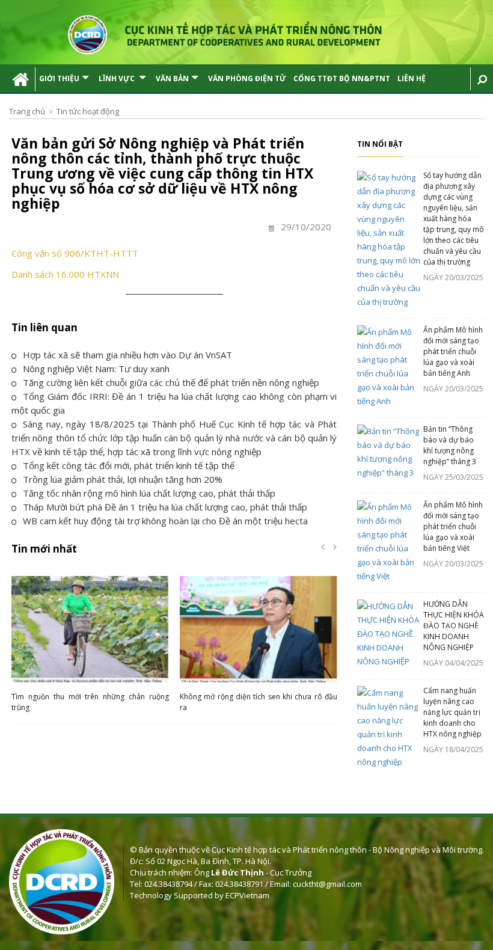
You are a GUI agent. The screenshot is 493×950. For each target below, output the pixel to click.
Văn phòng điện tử (247, 78)
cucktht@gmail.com (327, 883)
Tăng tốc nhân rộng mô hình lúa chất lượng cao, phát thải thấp (149, 493)
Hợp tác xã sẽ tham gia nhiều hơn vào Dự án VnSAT (127, 355)
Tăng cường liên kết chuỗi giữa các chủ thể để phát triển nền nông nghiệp (171, 382)
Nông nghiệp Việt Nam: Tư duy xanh (96, 369)
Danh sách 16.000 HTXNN (65, 274)
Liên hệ (411, 78)
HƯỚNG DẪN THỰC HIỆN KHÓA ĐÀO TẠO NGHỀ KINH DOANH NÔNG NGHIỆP (453, 625)
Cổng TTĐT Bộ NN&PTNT (341, 78)
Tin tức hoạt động (88, 111)
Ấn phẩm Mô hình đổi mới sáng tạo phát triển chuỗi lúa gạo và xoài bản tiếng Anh (453, 351)
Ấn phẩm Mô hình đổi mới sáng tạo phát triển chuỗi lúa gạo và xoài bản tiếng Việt (453, 526)
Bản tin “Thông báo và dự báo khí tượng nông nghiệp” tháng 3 (449, 445)
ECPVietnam (247, 895)
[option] (90, 647)
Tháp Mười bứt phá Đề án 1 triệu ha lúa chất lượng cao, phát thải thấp (165, 507)
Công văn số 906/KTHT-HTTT (74, 253)
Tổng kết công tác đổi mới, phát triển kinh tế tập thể (128, 465)
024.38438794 (168, 883)
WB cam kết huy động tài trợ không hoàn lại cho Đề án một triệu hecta (165, 521)
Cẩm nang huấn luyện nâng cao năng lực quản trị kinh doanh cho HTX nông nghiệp (452, 712)
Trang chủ (27, 111)
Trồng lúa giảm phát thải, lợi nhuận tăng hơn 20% (122, 479)
